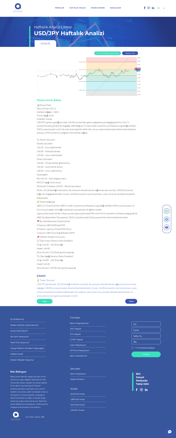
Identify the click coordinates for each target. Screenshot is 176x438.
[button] (98, 8)
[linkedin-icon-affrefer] (153, 8)
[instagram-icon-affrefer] (148, 8)
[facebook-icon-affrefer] (144, 8)
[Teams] (166, 227)
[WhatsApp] (166, 211)
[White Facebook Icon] (136, 389)
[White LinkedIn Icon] (146, 389)
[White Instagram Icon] (141, 389)
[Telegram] (166, 219)
